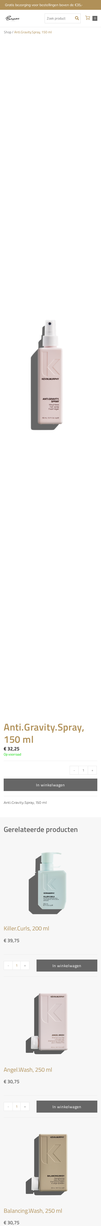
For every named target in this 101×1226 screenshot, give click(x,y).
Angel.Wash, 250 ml (28, 1069)
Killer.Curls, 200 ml (26, 928)
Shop (7, 32)
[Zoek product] (63, 18)
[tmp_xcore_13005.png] (50, 374)
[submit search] (78, 18)
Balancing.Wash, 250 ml (33, 1210)
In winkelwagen (50, 785)
